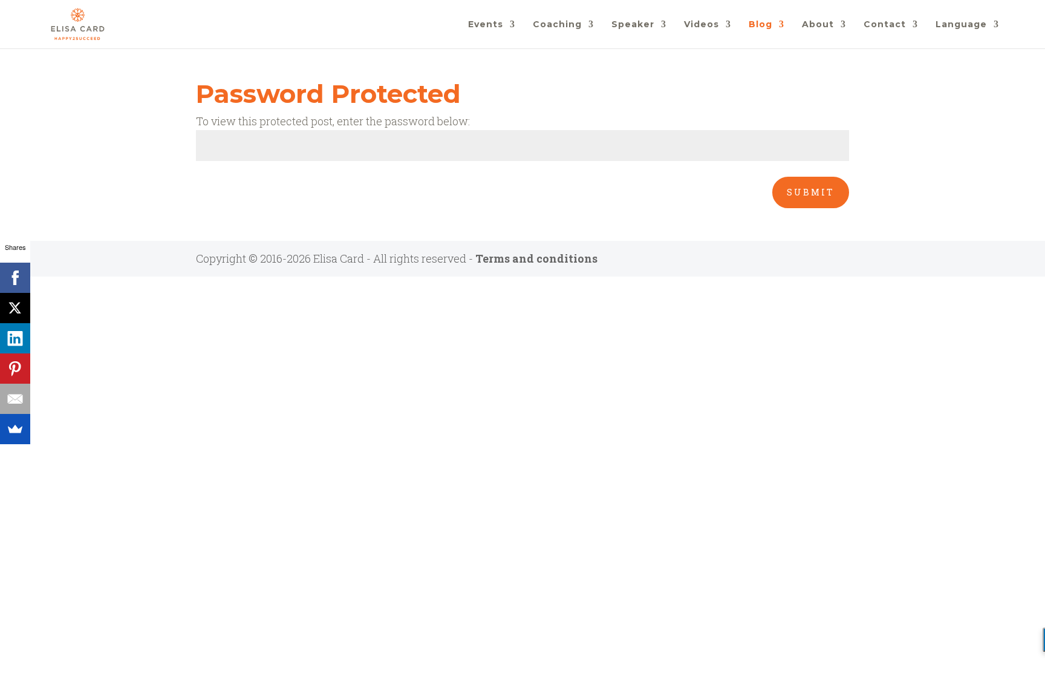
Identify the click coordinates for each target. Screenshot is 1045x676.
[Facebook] (15, 278)
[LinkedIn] (15, 338)
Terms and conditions (536, 258)
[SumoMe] (15, 429)
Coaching (557, 25)
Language (961, 25)
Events (485, 25)
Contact (885, 25)
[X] (15, 308)
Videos (701, 25)
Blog (760, 25)
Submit (811, 192)
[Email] (15, 399)
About (818, 25)
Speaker (632, 25)
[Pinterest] (15, 368)
